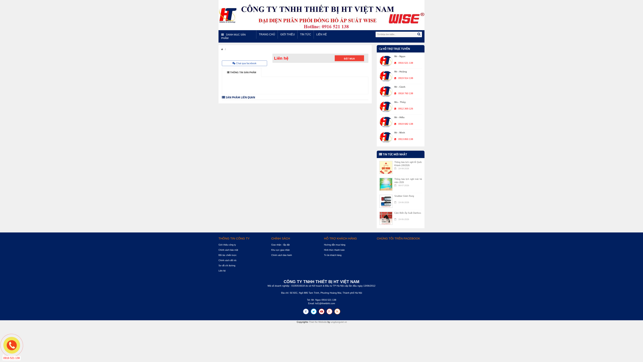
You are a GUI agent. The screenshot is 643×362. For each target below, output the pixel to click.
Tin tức (305, 34)
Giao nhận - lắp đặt (280, 245)
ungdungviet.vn (339, 322)
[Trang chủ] (222, 49)
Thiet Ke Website (318, 322)
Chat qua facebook (246, 63)
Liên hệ (321, 34)
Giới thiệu (287, 34)
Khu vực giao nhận (280, 250)
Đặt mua (349, 58)
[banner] (321, 15)
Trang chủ (267, 34)
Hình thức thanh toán (334, 250)
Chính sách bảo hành (281, 255)
